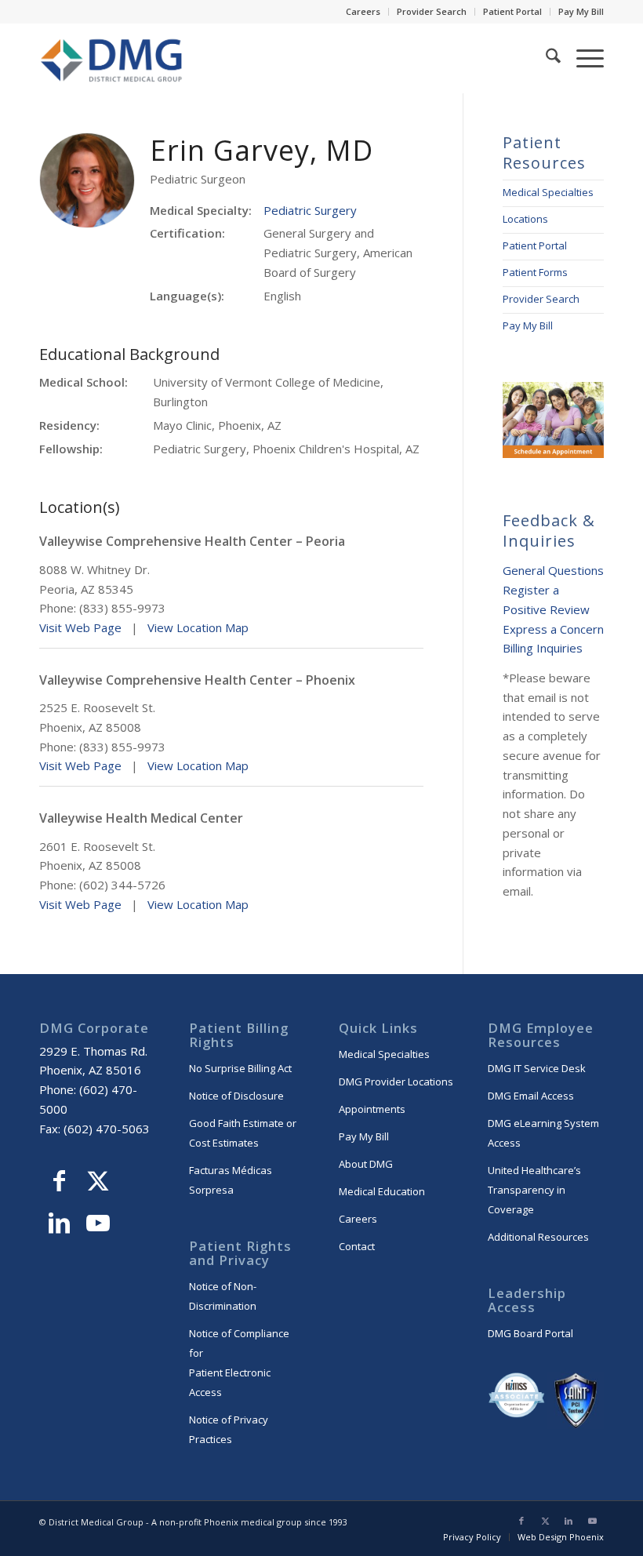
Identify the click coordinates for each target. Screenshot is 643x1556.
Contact (357, 1246)
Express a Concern (553, 629)
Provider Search (432, 11)
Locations (525, 219)
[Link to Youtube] (98, 1225)
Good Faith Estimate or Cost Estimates (242, 1133)
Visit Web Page (80, 627)
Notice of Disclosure (236, 1096)
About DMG (366, 1164)
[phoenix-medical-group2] (112, 58)
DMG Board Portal (530, 1333)
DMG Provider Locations (396, 1081)
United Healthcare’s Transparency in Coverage (534, 1189)
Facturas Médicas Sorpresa (230, 1180)
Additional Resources (538, 1237)
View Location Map (198, 627)
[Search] (545, 58)
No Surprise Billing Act (240, 1068)
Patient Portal (512, 11)
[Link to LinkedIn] (58, 1225)
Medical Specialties (548, 192)
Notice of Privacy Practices (228, 1429)
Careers (363, 11)
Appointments (372, 1109)
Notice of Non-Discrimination (222, 1296)
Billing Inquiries (543, 648)
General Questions (553, 570)
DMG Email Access (531, 1096)
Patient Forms (535, 272)
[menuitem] (363, 12)
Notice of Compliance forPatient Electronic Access (239, 1362)
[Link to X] (98, 1183)
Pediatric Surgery (310, 210)
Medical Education (382, 1191)
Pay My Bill (581, 11)
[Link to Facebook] (58, 1183)
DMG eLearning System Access (543, 1133)
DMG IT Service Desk (537, 1068)
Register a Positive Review (546, 599)
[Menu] (582, 58)
